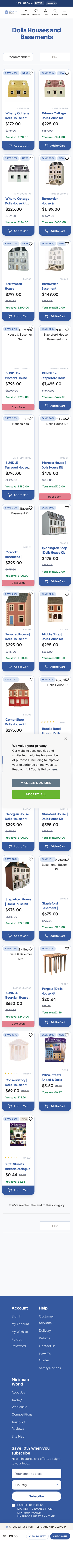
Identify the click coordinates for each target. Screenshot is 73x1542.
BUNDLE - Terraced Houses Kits (17, 467)
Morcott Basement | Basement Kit (15, 556)
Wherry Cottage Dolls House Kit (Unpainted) (17, 118)
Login (45, 14)
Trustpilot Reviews (18, 1425)
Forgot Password (19, 1342)
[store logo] (11, 12)
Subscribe (36, 1496)
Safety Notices (50, 1368)
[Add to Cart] (18, 145)
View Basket (37, 1536)
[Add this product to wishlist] (30, 73)
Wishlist (36, 14)
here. (54, 769)
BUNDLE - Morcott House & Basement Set (17, 378)
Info (50, 3)
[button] (26, 12)
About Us (18, 1392)
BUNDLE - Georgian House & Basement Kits (18, 997)
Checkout (60, 1536)
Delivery (45, 1330)
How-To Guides (45, 1357)
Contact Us (47, 1346)
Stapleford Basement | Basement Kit (51, 908)
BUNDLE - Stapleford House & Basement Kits (54, 378)
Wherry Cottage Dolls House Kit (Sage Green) (53, 118)
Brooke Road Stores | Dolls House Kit (51, 733)
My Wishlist (20, 1332)
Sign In (16, 1316)
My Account (20, 1324)
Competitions (22, 1414)
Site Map (18, 1436)
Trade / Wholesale (19, 1403)
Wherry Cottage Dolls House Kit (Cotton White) (17, 203)
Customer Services (46, 1319)
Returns (44, 1338)
